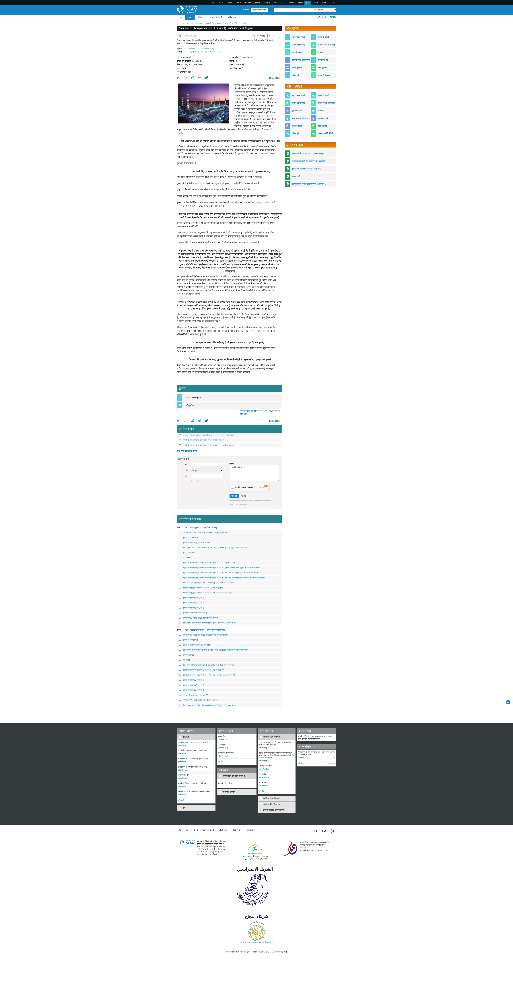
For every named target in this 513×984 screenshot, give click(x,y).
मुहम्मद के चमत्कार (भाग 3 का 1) (194, 598)
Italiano (291, 2)
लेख (189, 17)
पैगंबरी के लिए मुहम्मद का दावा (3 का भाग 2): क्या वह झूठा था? (260, 412)
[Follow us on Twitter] (324, 831)
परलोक (320, 52)
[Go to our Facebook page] (316, 831)
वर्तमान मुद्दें (295, 75)
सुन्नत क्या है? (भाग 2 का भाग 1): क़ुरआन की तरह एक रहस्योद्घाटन (205, 533)
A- (270, 36)
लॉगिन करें (246, 10)
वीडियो (200, 17)
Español (229, 2)
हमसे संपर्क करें (321, 17)
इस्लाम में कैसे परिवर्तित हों (326, 45)
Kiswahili (315, 2)
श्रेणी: (179, 49)
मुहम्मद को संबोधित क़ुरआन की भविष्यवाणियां (197, 543)
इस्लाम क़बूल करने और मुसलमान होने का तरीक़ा (308, 161)
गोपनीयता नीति (237, 830)
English (213, 2)
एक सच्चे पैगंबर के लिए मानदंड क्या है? (195, 613)
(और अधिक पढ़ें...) (183, 745)
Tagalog (300, 2)
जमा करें (234, 496)
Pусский (257, 2)
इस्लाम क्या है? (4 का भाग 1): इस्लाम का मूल (308, 153)
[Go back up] (508, 702)
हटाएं (334, 757)
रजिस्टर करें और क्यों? (259, 10)
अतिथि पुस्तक (232, 17)
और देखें (181, 800)
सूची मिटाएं (332, 763)
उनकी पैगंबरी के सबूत (196, 23)
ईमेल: (187, 476)
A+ (277, 36)
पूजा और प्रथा (297, 52)
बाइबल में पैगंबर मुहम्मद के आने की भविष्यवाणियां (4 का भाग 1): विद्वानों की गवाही (209, 563)
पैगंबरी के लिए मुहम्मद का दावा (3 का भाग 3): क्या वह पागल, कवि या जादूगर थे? (209, 445)
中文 (275, 2)
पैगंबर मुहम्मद (184, 23)
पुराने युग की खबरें (189, 553)
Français (238, 2)
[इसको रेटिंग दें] (178, 77)
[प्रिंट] (192, 77)
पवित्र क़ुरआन (297, 67)
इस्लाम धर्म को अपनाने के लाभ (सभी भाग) (306, 169)
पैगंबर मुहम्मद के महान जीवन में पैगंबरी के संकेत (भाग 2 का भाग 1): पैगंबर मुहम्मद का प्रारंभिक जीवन (215, 548)
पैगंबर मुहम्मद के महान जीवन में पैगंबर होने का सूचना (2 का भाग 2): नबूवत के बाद (209, 623)
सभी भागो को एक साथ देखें (187, 451)
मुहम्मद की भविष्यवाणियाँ (190, 538)
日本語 (283, 2)
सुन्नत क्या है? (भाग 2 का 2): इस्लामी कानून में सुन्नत (200, 618)
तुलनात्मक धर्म (323, 60)
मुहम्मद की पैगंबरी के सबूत (213, 52)
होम (181, 17)
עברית (332, 2)
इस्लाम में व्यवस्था (324, 75)
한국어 (324, 2)
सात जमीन (186, 558)
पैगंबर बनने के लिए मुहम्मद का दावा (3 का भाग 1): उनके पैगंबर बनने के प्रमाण (208, 435)
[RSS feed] (332, 831)
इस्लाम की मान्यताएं (298, 45)
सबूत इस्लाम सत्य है (195, 52)
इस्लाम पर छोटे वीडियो (325, 133)
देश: (187, 470)
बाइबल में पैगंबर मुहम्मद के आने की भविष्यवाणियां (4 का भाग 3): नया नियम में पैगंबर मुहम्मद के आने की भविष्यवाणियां (220, 573)
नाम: (187, 465)
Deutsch (248, 2)
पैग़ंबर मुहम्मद (322, 126)
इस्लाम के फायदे (323, 37)
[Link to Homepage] (187, 10)
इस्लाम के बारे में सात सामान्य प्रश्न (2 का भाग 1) (309, 184)
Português (267, 2)
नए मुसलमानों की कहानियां (301, 60)
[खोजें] (314, 10)
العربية (221, 2)
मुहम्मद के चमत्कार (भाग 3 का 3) (194, 608)
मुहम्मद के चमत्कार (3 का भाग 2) (194, 603)
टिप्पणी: (232, 464)
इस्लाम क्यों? (296, 176)
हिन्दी (307, 2)
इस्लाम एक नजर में (216, 17)
